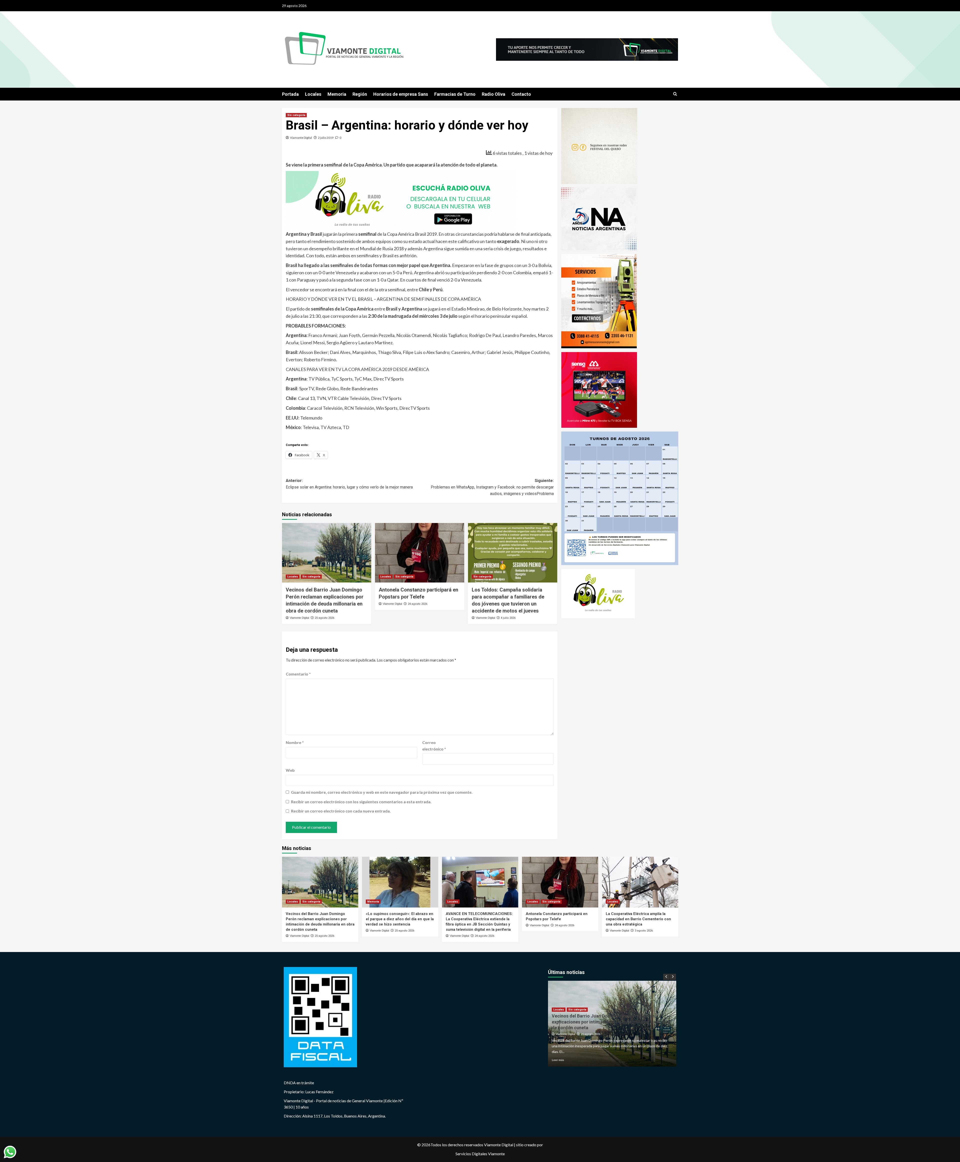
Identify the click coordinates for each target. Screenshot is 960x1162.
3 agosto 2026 (644, 930)
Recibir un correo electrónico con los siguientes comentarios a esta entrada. (361, 801)
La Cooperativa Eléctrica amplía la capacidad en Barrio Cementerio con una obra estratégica (638, 919)
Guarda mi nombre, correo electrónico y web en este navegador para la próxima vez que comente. (381, 792)
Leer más (558, 1060)
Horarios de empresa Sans (400, 94)
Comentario (298, 674)
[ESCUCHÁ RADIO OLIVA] (401, 200)
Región (359, 94)
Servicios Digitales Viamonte (480, 1153)
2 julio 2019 (326, 138)
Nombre (295, 742)
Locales (313, 94)
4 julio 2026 (508, 618)
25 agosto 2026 (324, 618)
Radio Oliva (493, 94)
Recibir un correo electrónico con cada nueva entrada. (341, 810)
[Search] (675, 94)
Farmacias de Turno (455, 94)
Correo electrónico (434, 745)
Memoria (337, 94)
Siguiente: (492, 487)
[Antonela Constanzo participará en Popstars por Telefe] (419, 552)
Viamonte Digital (301, 138)
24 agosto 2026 (417, 604)
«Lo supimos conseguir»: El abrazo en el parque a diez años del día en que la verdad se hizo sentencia (400, 919)
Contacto (521, 94)
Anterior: (349, 484)
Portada (290, 94)
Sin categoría (296, 115)
